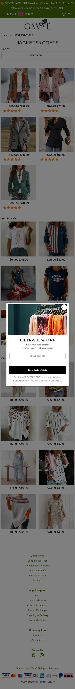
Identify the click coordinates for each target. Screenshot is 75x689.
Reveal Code (37, 370)
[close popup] (64, 307)
